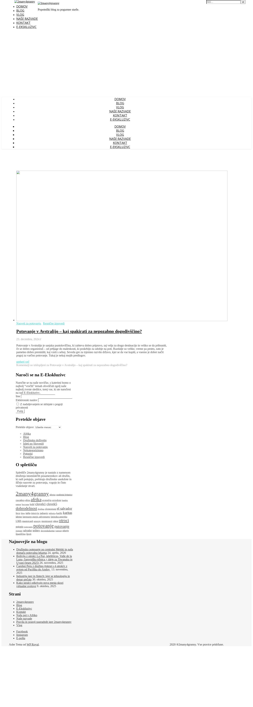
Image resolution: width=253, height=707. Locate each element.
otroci (64, 520)
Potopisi (28, 453)
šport (28, 533)
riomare (19, 531)
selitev (36, 530)
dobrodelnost (26, 508)
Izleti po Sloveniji (33, 443)
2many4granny (32, 494)
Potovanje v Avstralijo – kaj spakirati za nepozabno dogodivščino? (79, 331)
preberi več (22, 361)
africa (27, 500)
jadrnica (52, 513)
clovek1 (40, 504)
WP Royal (33, 644)
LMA (18, 521)
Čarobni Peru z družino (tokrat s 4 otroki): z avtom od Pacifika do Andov (41, 568)
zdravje (65, 531)
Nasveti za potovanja (28, 323)
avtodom (56, 500)
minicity (37, 521)
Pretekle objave (25, 427)
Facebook (22, 631)
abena (53, 494)
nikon (55, 521)
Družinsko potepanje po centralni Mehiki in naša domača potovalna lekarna (44, 551)
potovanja (28, 527)
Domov (22, 6)
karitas (67, 513)
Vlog (20, 15)
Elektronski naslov (26, 400)
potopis (19, 526)
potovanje (43, 526)
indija (28, 513)
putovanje (61, 526)
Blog (20, 11)
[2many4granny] (48, 3)
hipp (23, 513)
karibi (59, 513)
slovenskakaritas (48, 531)
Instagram (22, 634)
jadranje (44, 513)
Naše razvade (27, 19)
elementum (50, 509)
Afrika (27, 433)
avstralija (46, 500)
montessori (46, 521)
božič (32, 504)
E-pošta (20, 638)
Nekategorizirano (33, 450)
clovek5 (51, 504)
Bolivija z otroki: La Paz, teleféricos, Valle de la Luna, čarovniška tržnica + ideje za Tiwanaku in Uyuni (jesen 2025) (44, 559)
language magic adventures (36, 516)
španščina (21, 533)
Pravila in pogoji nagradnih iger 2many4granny (43, 621)
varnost (58, 531)
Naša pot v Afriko (26, 615)
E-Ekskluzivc (26, 27)
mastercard (27, 521)
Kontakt (23, 23)
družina (41, 509)
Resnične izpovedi (53, 323)
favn (18, 513)
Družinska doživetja (34, 440)
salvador (27, 530)
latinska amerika (59, 516)
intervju (35, 513)
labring (19, 517)
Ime (18, 396)
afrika (36, 499)
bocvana (25, 504)
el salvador (64, 508)
